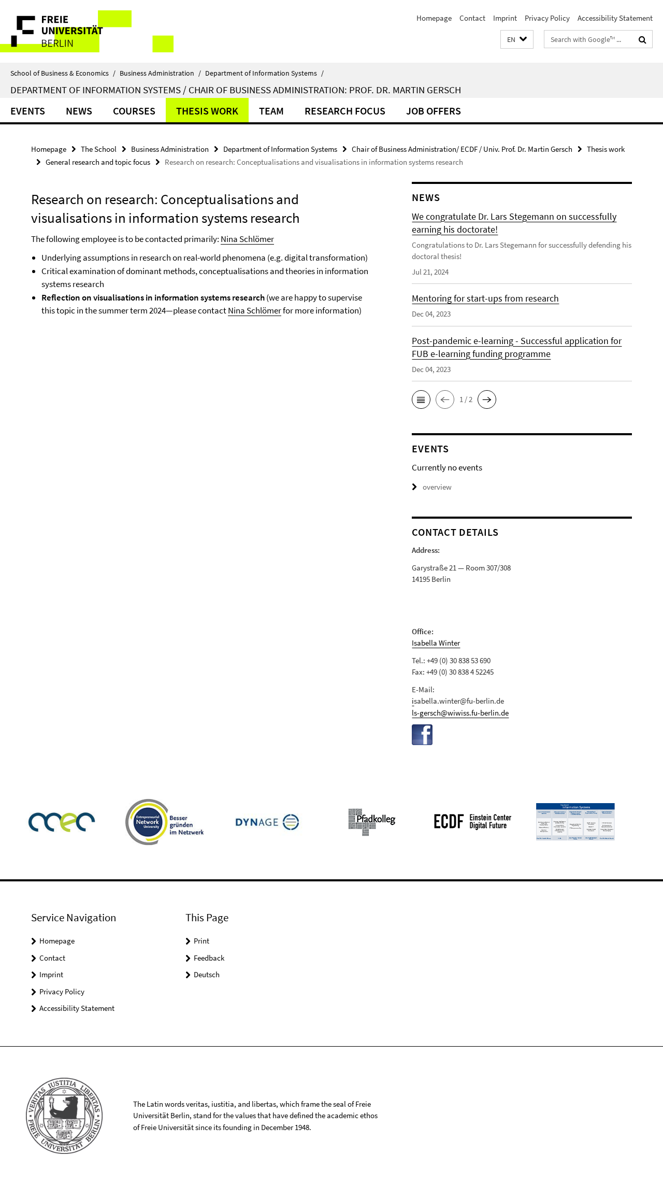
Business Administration (160, 73)
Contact (472, 18)
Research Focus (345, 110)
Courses (134, 110)
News (79, 110)
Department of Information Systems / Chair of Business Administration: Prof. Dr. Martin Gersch (235, 89)
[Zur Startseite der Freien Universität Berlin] (87, 31)
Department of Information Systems (264, 73)
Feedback (209, 958)
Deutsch (207, 974)
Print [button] (201, 941)
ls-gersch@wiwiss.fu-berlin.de (460, 713)
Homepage (434, 18)
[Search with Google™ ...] (642, 39)
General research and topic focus (98, 162)
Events (27, 110)
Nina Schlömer (247, 239)
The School (99, 149)
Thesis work (207, 110)
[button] (517, 39)
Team (271, 110)
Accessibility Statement (615, 18)
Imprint (505, 18)
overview (437, 487)
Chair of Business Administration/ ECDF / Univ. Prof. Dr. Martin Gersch (462, 149)
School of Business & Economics (63, 73)
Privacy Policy (547, 18)
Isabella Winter (436, 643)
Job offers (433, 110)
